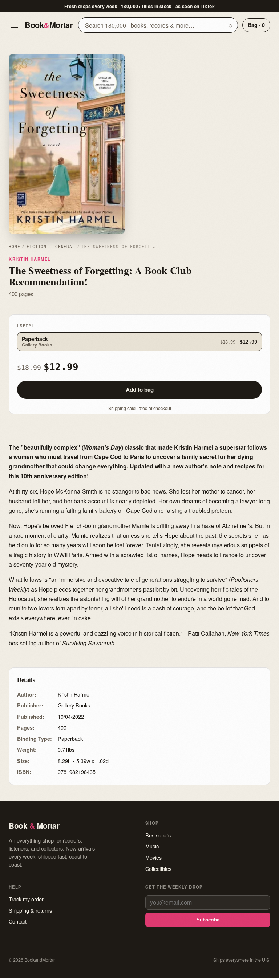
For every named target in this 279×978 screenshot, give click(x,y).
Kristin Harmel (30, 259)
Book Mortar (48, 25)
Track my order (26, 899)
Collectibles (158, 868)
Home (14, 246)
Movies (153, 857)
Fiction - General (51, 246)
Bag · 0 (256, 24)
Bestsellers (158, 835)
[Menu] (14, 25)
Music (152, 846)
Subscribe (208, 919)
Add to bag (140, 390)
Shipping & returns (30, 910)
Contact (18, 921)
